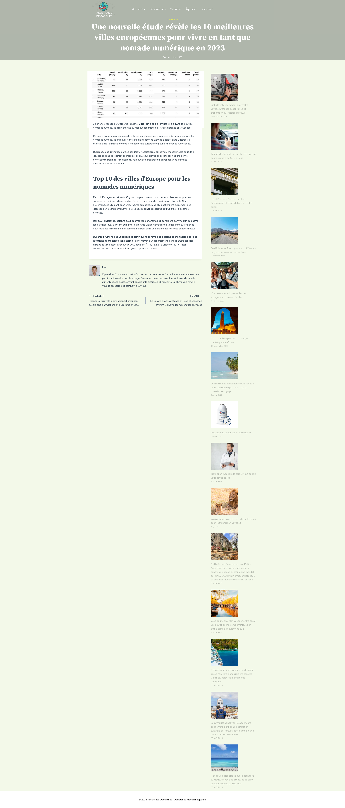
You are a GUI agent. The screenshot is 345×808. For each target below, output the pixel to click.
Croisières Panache (127, 123)
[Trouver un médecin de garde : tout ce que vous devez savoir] (233, 456)
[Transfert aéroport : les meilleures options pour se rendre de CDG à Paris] (233, 136)
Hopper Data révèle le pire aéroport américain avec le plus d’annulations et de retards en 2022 (114, 300)
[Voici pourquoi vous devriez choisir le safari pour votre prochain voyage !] (233, 501)
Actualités (138, 9)
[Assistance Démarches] (103, 9)
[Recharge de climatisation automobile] (233, 414)
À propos (191, 9)
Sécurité (175, 9)
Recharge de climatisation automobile (231, 432)
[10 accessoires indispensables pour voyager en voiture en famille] (233, 275)
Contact (207, 9)
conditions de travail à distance (160, 127)
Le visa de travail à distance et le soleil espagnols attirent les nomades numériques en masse (176, 300)
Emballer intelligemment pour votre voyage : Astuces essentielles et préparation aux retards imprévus (229, 108)
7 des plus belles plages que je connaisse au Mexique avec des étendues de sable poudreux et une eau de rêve (232, 779)
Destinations (158, 9)
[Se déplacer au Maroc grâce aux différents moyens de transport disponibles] (233, 230)
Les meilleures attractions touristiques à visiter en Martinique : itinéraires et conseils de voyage (232, 387)
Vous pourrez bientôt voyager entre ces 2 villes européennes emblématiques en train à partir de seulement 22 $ (233, 624)
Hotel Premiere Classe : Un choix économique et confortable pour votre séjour (231, 202)
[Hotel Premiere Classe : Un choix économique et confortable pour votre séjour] (233, 181)
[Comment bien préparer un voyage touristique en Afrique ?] (233, 320)
